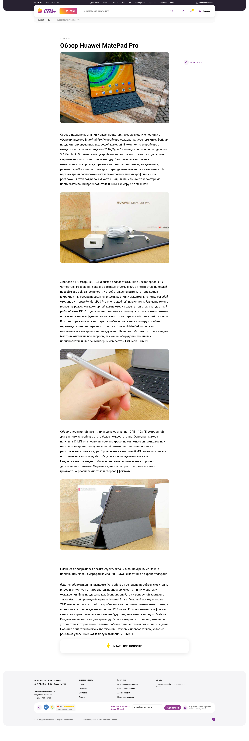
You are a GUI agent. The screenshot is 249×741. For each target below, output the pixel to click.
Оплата (115, 2)
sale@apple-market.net (43, 695)
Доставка (94, 2)
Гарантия (152, 2)
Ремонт (163, 2)
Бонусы (159, 680)
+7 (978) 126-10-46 (43, 681)
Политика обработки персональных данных (171, 685)
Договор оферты (86, 680)
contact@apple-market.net (45, 691)
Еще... (172, 2)
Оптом (105, 2)
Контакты (126, 2)
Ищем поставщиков (125, 697)
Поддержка (140, 2)
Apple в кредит (123, 693)
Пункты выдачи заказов (127, 684)
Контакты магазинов (126, 688)
